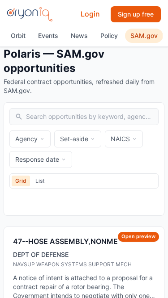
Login (90, 13)
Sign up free (136, 14)
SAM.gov (144, 35)
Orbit (18, 35)
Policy (109, 35)
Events (48, 35)
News (79, 35)
